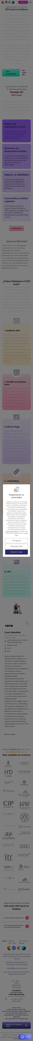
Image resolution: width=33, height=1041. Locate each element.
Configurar (16, 541)
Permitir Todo (16, 552)
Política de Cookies (12, 531)
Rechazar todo (17, 546)
